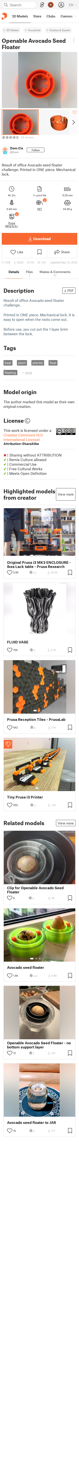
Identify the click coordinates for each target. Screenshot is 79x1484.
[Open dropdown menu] (73, 40)
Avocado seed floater (25, 967)
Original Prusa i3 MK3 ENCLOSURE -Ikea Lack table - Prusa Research (39, 564)
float (53, 363)
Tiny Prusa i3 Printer (25, 797)
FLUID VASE (17, 642)
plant (22, 363)
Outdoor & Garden (59, 30)
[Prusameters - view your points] (51, 5)
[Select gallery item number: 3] (40, 555)
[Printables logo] (4, 16)
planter (37, 363)
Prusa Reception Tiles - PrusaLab (36, 719)
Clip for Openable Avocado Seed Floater (35, 890)
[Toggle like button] (9, 572)
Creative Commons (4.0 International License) (23, 439)
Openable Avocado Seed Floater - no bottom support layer (39, 1045)
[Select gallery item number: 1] (32, 555)
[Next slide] (73, 122)
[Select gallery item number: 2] (36, 555)
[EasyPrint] (42, 5)
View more (66, 494)
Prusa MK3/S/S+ (11, 224)
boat (8, 363)
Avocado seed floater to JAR (31, 1122)
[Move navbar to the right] (74, 16)
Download (42, 238)
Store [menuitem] (37, 16)
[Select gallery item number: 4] (43, 555)
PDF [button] (70, 290)
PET (39, 208)
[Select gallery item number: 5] (46, 555)
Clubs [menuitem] (51, 16)
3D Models (12, 30)
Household (34, 30)
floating (10, 372)
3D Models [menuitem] (20, 16)
